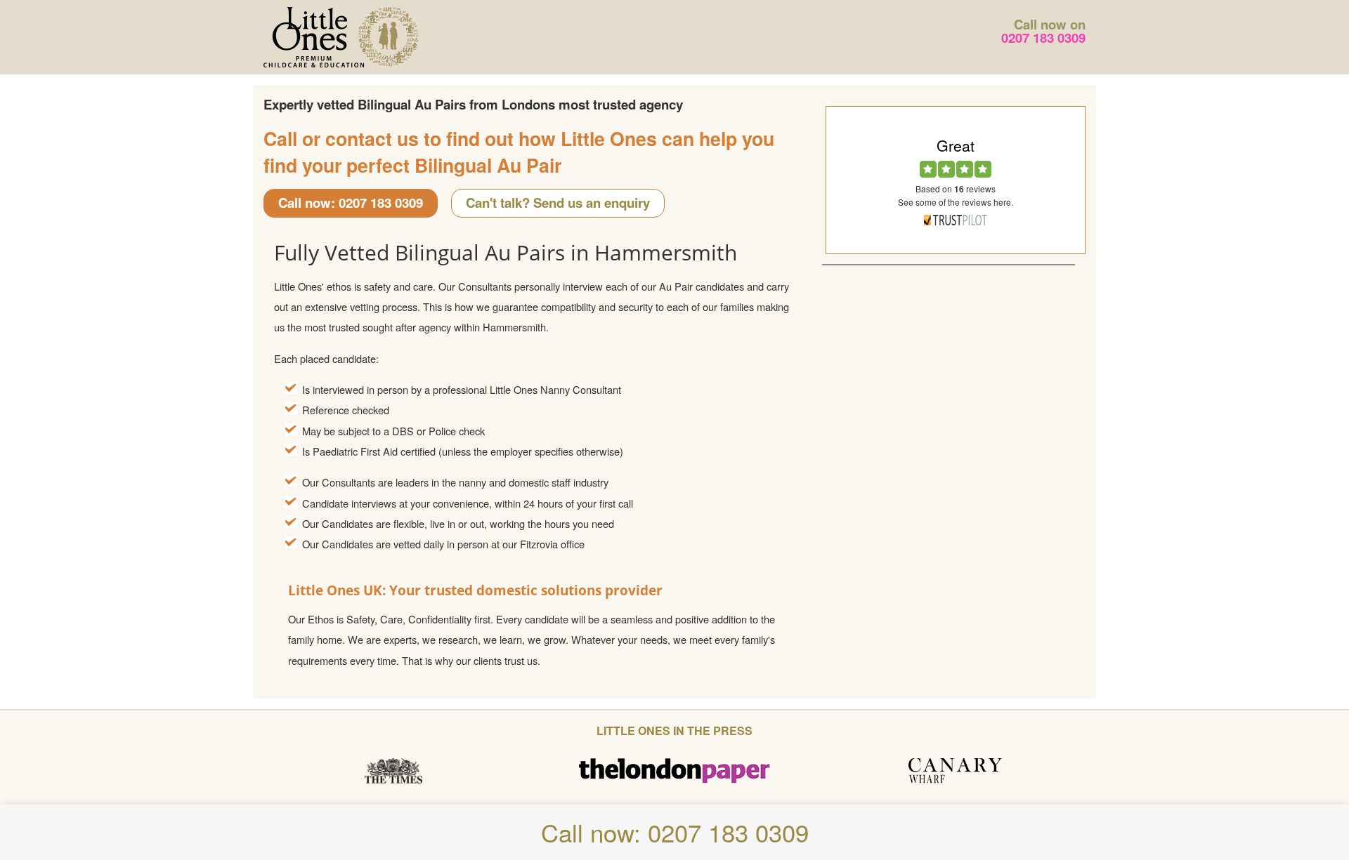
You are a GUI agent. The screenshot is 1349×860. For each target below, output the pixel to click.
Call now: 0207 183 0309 (350, 202)
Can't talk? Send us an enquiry (558, 202)
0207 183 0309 (1043, 37)
